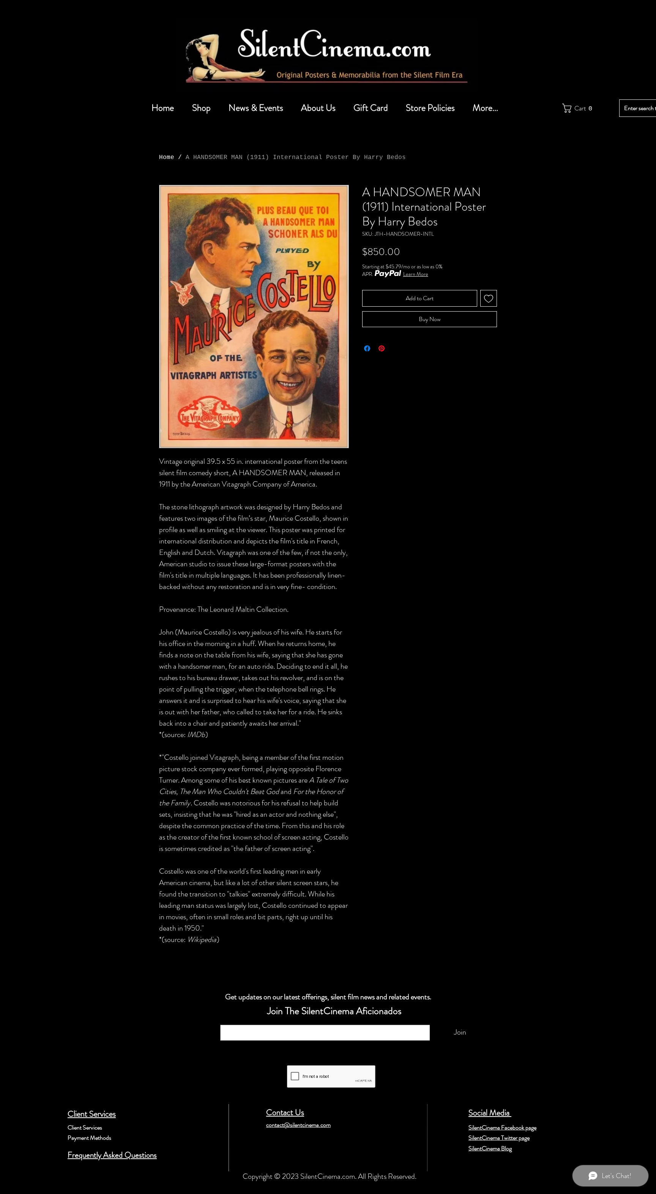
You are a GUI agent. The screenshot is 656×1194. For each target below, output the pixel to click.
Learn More (415, 274)
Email (229, 1021)
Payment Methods (89, 1137)
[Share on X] (396, 348)
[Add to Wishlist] (488, 298)
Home (166, 157)
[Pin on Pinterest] (381, 348)
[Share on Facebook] (367, 348)
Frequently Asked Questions (112, 1155)
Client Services (92, 1114)
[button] (579, 108)
